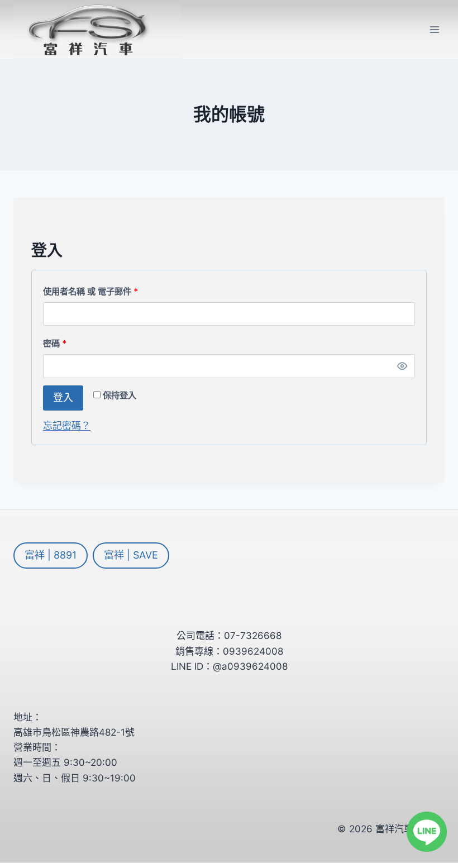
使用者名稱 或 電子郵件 (94, 293)
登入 (63, 397)
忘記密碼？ (66, 425)
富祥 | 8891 (51, 555)
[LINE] (427, 832)
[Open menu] (434, 29)
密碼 (59, 345)
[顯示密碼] (402, 366)
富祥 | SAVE (131, 555)
